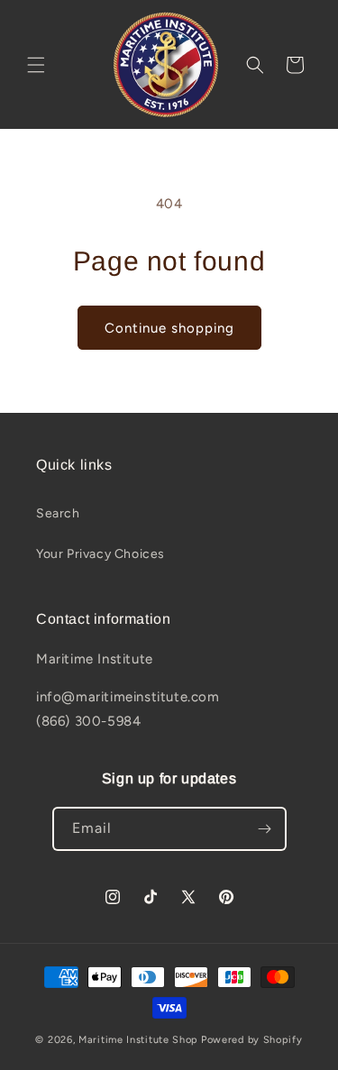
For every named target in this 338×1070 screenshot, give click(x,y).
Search (58, 513)
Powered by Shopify (252, 1040)
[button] (36, 65)
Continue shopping (169, 328)
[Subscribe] (265, 829)
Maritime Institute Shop (138, 1040)
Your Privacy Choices (100, 554)
